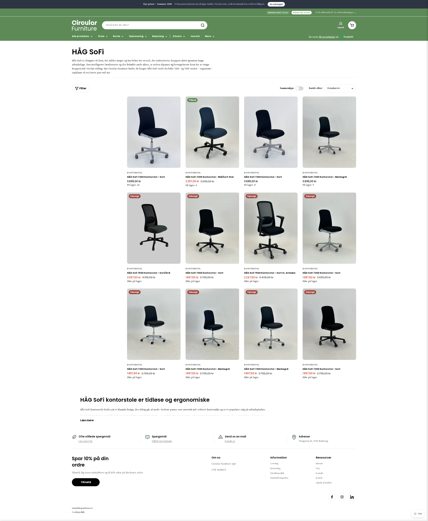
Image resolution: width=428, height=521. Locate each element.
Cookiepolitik (78, 512)
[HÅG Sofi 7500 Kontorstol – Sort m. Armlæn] (271, 228)
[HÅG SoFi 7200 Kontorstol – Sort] (154, 132)
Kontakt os (230, 441)
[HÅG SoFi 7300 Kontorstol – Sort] (212, 228)
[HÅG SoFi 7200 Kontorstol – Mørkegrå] (271, 324)
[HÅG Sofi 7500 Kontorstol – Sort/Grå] (154, 228)
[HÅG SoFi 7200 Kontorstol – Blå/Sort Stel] (212, 132)
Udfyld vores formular (162, 441)
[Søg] (203, 25)
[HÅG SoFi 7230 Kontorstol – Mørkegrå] (329, 132)
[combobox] (154, 25)
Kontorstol (134, 173)
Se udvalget (276, 4)
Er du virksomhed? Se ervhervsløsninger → (336, 12)
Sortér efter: (316, 88)
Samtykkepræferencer (82, 508)
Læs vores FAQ (85, 441)
